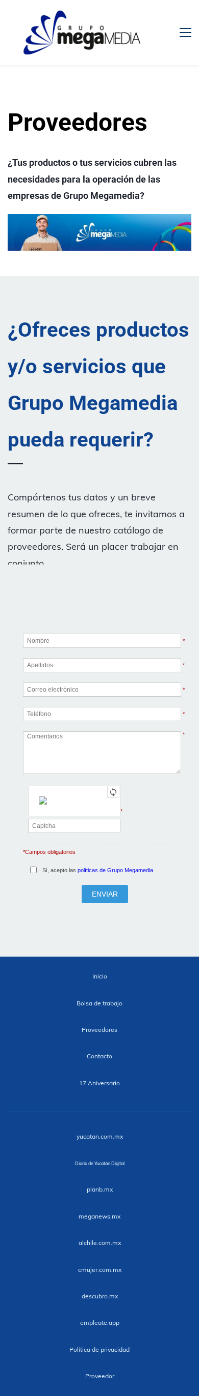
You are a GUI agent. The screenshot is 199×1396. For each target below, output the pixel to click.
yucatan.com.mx (100, 1136)
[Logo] (82, 32)
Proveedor (99, 1376)
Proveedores (99, 1029)
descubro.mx (100, 1296)
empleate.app (99, 1322)
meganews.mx (99, 1216)
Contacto (99, 1056)
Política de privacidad (99, 1349)
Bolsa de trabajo (99, 1003)
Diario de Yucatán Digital (100, 1163)
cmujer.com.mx (99, 1269)
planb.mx (100, 1189)
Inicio (99, 976)
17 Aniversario (99, 1083)
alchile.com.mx (100, 1242)
